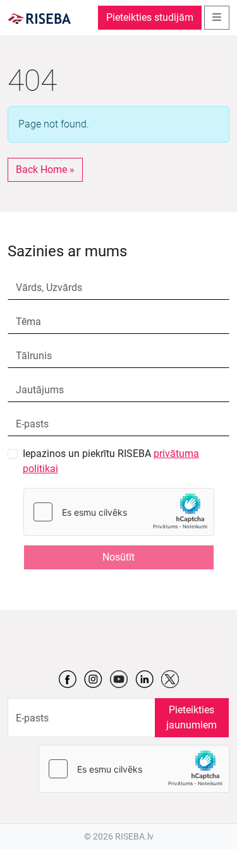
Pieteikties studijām (149, 17)
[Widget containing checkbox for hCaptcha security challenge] (118, 512)
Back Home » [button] (45, 169)
